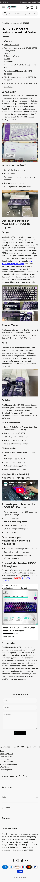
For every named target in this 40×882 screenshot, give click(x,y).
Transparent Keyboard (9, 764)
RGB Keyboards (6, 761)
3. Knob (7, 59)
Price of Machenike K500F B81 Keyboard (20, 83)
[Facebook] (13, 860)
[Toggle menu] (3, 7)
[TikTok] (22, 860)
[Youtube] (26, 860)
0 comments (35, 747)
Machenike (4, 759)
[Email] (27, 776)
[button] (20, 13)
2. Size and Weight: (11, 56)
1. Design (7, 53)
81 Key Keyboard (6, 754)
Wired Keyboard (6, 769)
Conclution (8, 87)
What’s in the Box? (11, 44)
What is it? (8, 41)
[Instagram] (17, 860)
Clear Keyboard (6, 756)
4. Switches (8, 61)
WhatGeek (4, 767)
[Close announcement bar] (37, 1)
